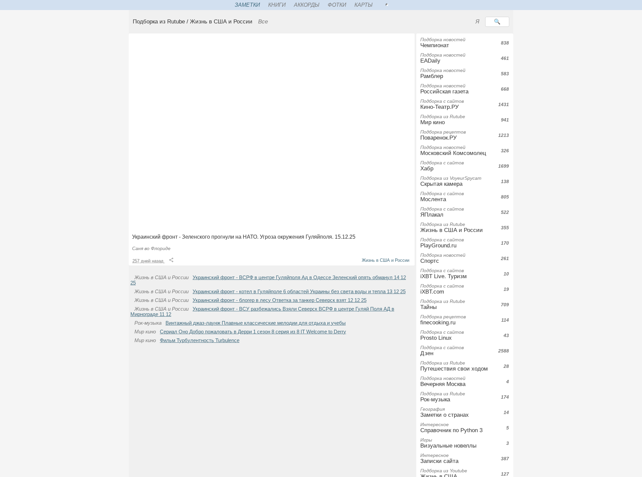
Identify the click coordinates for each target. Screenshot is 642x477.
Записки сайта (439, 458)
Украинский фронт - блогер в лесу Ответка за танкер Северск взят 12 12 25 (279, 300)
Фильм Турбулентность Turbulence (199, 340)
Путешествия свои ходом (454, 366)
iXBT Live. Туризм (443, 274)
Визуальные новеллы (448, 443)
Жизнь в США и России (385, 260)
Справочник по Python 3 (451, 427)
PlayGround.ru (442, 243)
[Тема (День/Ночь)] (394, 5)
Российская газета (444, 89)
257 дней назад (148, 260)
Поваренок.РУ (443, 135)
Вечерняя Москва (442, 381)
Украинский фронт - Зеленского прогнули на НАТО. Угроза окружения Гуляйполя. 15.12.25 (243, 237)
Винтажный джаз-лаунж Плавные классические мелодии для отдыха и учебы (256, 323)
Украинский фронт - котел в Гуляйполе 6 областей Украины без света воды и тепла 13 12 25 (299, 291)
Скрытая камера (450, 181)
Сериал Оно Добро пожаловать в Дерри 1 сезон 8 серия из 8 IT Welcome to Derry (253, 331)
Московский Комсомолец (453, 150)
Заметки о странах (444, 412)
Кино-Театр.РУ (442, 104)
